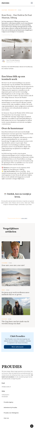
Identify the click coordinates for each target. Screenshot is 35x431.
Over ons (6, 418)
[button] (32, 3)
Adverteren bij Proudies (10, 407)
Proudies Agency (8, 402)
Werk (3, 290)
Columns (4, 263)
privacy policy (24, 218)
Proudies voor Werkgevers (11, 413)
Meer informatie (18, 347)
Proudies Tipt (12, 10)
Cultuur (4, 10)
